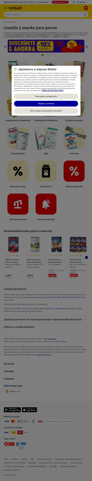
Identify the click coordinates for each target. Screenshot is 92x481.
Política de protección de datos (52, 90)
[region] (46, 91)
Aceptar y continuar (46, 104)
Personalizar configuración (46, 96)
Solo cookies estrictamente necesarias (46, 111)
